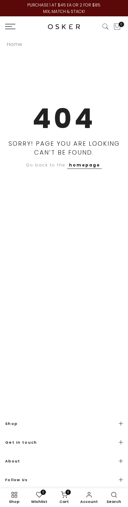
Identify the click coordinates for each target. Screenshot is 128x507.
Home (14, 44)
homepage (84, 165)
